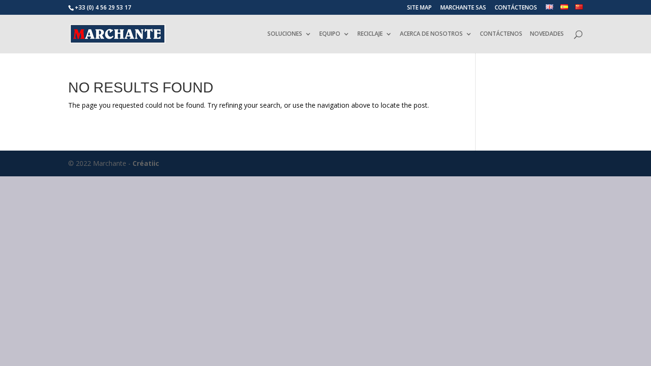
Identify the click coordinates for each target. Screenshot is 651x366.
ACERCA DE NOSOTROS (431, 34)
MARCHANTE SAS (463, 8)
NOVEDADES (547, 34)
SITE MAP (419, 8)
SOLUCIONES (284, 34)
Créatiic (145, 163)
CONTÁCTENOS (516, 8)
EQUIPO (329, 34)
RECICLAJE (370, 34)
